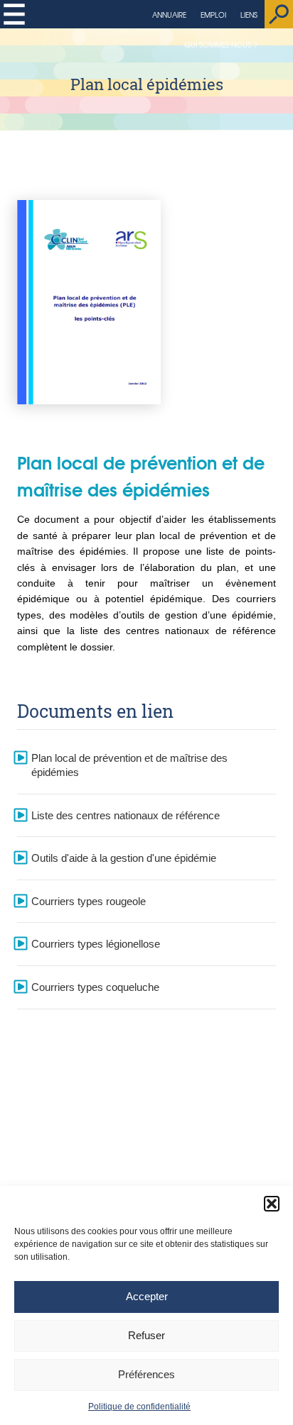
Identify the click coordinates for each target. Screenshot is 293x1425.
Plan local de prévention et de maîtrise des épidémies (129, 765)
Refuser (146, 1335)
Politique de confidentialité (139, 1407)
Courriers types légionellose (95, 944)
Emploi (213, 14)
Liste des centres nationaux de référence (125, 815)
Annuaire (169, 14)
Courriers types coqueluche (95, 987)
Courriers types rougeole (88, 901)
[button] (272, 1204)
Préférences (146, 1374)
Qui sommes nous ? (220, 44)
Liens (248, 14)
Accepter (147, 1296)
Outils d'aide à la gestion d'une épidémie (123, 858)
